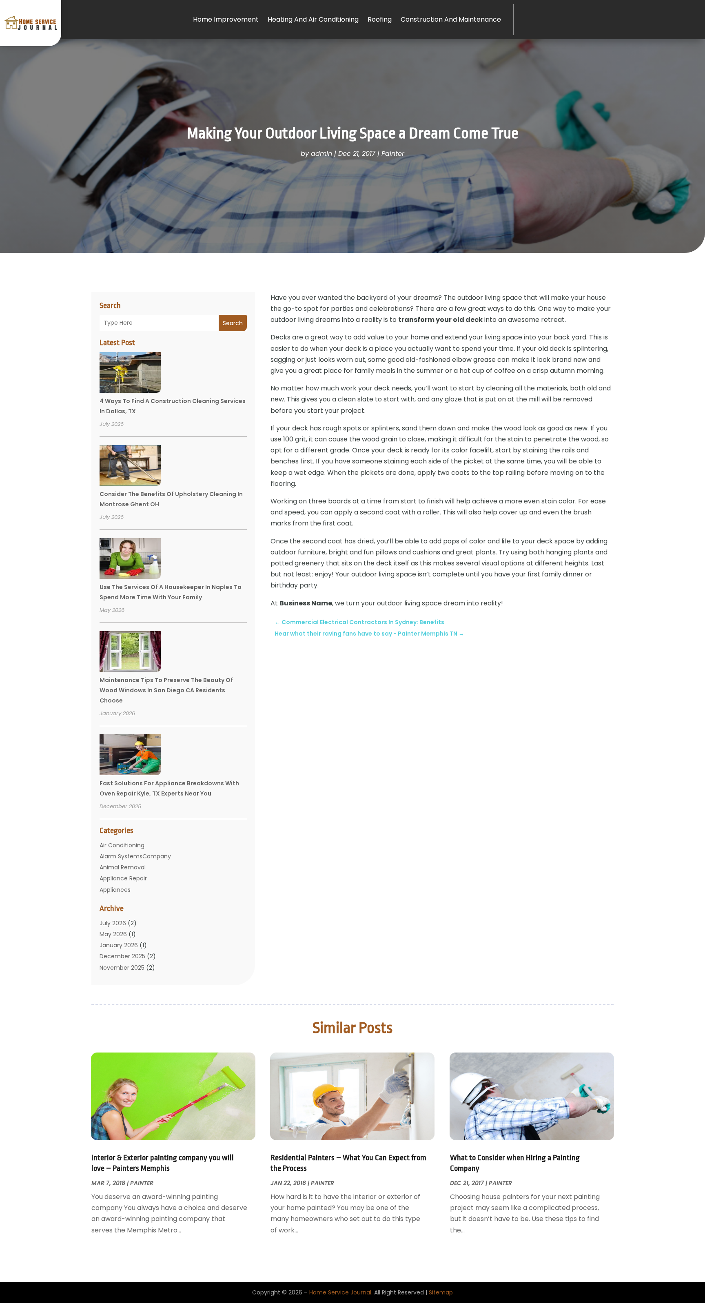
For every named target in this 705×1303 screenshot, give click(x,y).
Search (233, 323)
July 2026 (113, 923)
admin (321, 153)
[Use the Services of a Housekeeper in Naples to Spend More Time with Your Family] (130, 559)
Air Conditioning (122, 845)
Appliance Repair (123, 878)
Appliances (115, 890)
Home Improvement (226, 19)
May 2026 (113, 934)
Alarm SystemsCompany (135, 856)
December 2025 (122, 956)
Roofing (380, 19)
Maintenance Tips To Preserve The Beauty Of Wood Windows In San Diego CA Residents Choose (166, 690)
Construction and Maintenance (451, 19)
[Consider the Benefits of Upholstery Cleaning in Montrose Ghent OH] (130, 466)
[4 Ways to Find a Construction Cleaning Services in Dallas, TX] (130, 373)
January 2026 (119, 945)
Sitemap (441, 1292)
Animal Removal (123, 867)
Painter (392, 153)
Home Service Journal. (340, 1292)
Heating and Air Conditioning (313, 19)
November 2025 (122, 968)
